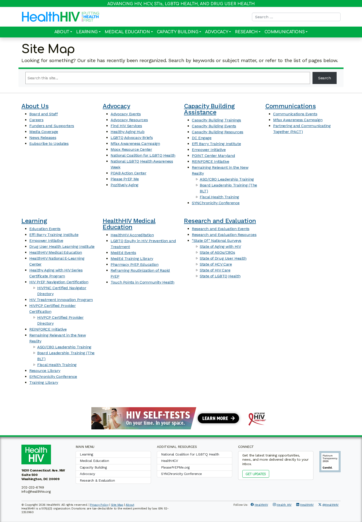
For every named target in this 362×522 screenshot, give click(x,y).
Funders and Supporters (51, 125)
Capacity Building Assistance (209, 109)
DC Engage (202, 137)
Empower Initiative (209, 149)
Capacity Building (177, 32)
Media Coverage (43, 131)
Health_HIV (284, 504)
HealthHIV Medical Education (55, 252)
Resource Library (44, 370)
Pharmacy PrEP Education (134, 264)
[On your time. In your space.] (181, 418)
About (61, 32)
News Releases (42, 137)
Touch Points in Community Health (142, 282)
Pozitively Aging (124, 185)
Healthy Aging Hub (128, 131)
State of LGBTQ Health (220, 276)
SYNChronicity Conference (216, 203)
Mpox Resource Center (131, 149)
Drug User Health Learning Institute (62, 246)
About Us (35, 106)
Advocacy (216, 32)
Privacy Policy (99, 504)
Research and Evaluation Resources (224, 234)
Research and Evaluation (220, 220)
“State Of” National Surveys (216, 240)
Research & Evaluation (97, 480)
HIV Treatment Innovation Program (61, 299)
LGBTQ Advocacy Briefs (132, 137)
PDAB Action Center (128, 173)
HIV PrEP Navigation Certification (58, 282)
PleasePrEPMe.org (175, 467)
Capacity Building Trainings (216, 120)
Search (324, 78)
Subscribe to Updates (49, 143)
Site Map (117, 504)
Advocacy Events (126, 114)
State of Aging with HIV (220, 246)
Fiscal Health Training (219, 197)
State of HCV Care (216, 264)
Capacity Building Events (214, 126)
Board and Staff (43, 114)
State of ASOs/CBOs (217, 252)
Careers (36, 120)
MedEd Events (123, 252)
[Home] (51, 17)
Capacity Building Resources (217, 132)
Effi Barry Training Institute (216, 143)
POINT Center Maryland (213, 155)
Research (246, 32)
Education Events (45, 228)
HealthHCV (169, 461)
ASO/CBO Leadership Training (227, 179)
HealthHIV (261, 504)
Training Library (43, 382)
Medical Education (127, 32)
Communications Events (295, 114)
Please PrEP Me (125, 179)
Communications (284, 32)
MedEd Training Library (132, 258)
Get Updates (256, 474)
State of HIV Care (215, 270)
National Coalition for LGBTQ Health (143, 155)
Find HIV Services (126, 125)
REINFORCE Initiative (210, 161)
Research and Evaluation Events (220, 228)
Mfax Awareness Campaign (135, 143)
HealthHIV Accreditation (132, 235)
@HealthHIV (330, 504)
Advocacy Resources (129, 120)
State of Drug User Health (223, 258)
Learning (87, 32)
